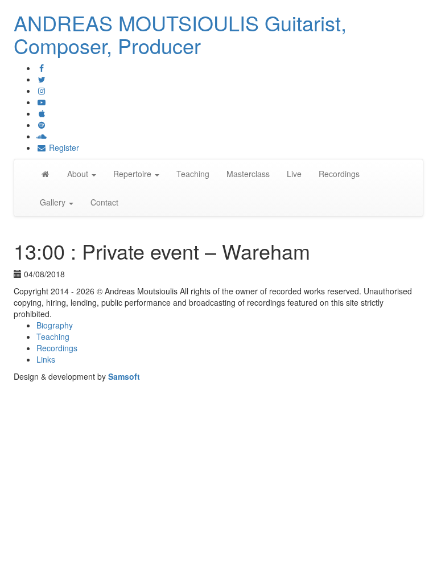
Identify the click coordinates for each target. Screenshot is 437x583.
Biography (54, 325)
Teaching (192, 173)
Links (45, 359)
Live (294, 173)
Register (63, 147)
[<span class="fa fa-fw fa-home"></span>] (45, 173)
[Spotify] (41, 124)
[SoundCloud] (41, 136)
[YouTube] (41, 102)
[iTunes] (41, 113)
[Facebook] (41, 67)
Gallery (54, 202)
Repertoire (133, 173)
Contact (104, 202)
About (78, 173)
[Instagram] (41, 90)
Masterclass (248, 173)
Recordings (339, 173)
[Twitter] (41, 79)
